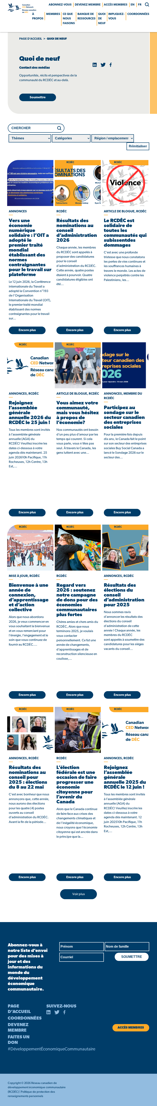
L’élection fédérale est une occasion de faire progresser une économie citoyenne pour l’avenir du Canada (76, 785)
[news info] (125, 365)
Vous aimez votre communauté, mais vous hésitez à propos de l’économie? (77, 413)
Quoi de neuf (102, 19)
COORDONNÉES (24, 1018)
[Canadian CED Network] (22, 12)
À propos (37, 16)
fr (139, 4)
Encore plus (27, 330)
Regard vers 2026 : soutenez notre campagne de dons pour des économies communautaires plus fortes (77, 600)
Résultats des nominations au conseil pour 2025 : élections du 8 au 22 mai (28, 777)
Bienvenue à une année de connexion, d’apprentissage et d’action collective (28, 597)
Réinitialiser (138, 146)
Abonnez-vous (60, 4)
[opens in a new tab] (95, 65)
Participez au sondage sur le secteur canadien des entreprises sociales (124, 417)
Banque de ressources (86, 16)
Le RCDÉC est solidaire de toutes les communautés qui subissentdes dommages (125, 233)
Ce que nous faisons (69, 19)
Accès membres (115, 4)
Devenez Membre (88, 4)
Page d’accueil (30, 38)
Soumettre (38, 97)
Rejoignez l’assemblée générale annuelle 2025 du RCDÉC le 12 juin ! (125, 777)
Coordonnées (138, 14)
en (133, 4)
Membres (53, 14)
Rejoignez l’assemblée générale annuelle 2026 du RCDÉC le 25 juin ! (30, 413)
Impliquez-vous (116, 16)
